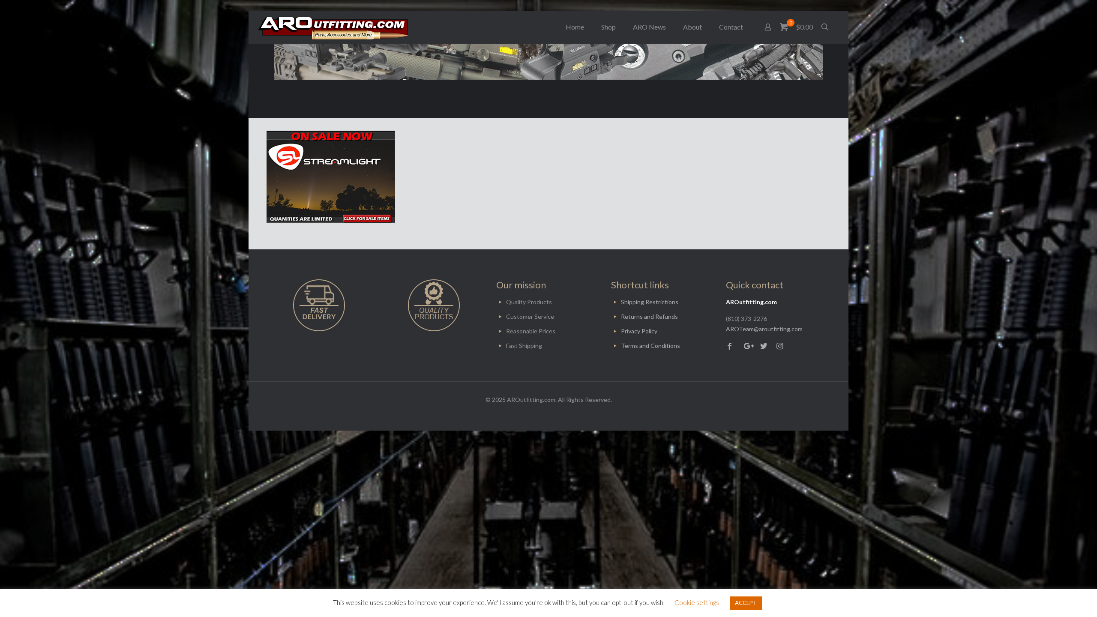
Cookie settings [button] (696, 602)
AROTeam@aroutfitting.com (764, 328)
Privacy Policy (639, 331)
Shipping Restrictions (649, 302)
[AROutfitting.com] (333, 27)
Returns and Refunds (649, 316)
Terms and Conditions (650, 345)
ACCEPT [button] (746, 602)
